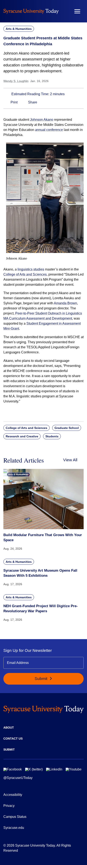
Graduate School (66, 428)
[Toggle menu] (77, 11)
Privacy (9, 805)
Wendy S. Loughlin (16, 81)
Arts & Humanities (19, 28)
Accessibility (12, 794)
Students (51, 436)
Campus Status (14, 816)
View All (70, 460)
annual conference (49, 130)
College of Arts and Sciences (25, 274)
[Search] (65, 11)
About (8, 727)
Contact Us (13, 738)
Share (32, 102)
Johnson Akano (41, 119)
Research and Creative (22, 436)
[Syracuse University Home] (31, 11)
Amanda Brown (65, 303)
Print (14, 102)
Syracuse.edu (13, 827)
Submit (41, 678)
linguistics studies (31, 269)
